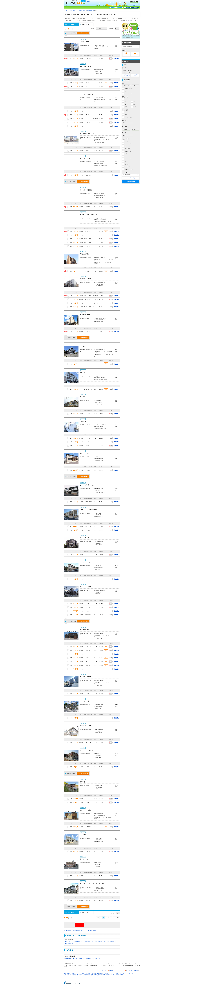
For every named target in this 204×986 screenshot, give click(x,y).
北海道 (65, 975)
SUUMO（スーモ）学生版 (74, 4)
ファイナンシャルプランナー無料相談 (117, 974)
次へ (118, 917)
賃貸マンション (84, 973)
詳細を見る (116, 58)
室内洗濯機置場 (128, 151)
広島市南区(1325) (89, 958)
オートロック (127, 156)
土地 (132, 973)
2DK (126, 106)
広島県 (80, 10)
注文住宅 (74, 974)
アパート (127, 114)
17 (114, 917)
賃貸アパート (90, 973)
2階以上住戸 (127, 148)
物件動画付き (127, 164)
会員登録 (127, 8)
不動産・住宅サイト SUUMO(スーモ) (70, 973)
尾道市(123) (75, 958)
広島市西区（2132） (89, 941)
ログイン (135, 8)
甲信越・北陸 (75, 975)
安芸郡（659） (79, 943)
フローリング (127, 159)
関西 (83, 975)
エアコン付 (127, 153)
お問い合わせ (135, 5)
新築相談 (97, 975)
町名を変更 (135, 75)
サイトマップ (135, 4)
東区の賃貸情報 (90, 10)
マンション (127, 112)
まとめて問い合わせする (83, 33)
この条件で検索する (130, 181)
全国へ (88, 1)
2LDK (134, 106)
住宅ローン (100, 974)
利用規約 (111, 970)
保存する (126, 54)
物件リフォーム (79, 974)
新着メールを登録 (135, 54)
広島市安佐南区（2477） (100, 941)
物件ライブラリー (106, 974)
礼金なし (127, 91)
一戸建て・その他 (128, 117)
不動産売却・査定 (87, 974)
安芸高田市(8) (97, 958)
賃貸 (77, 10)
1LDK (126, 104)
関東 (71, 975)
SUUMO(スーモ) (133, 2)
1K (125, 101)
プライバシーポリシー (119, 970)
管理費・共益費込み (129, 88)
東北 (68, 975)
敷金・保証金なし (128, 93)
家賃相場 (101, 973)
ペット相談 (127, 146)
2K (134, 104)
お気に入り (112, 7)
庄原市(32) (81, 958)
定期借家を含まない (129, 169)
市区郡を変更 (127, 75)
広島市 (84, 10)
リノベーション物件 (67, 974)
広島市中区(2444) (68, 958)
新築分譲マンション (108, 973)
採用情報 (136, 970)
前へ (98, 917)
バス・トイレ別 (128, 143)
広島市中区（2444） (69, 941)
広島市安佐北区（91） (112, 941)
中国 (88, 975)
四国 (85, 975)
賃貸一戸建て (96, 973)
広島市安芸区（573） (69, 943)
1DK (134, 101)
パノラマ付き (127, 166)
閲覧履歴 (119, 7)
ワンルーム (127, 99)
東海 (80, 975)
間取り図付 (127, 161)
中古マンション (115, 973)
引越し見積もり (94, 974)
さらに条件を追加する (131, 178)
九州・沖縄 (92, 975)
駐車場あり (127, 141)
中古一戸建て (128, 973)
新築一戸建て (122, 973)
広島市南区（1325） (79, 941)
